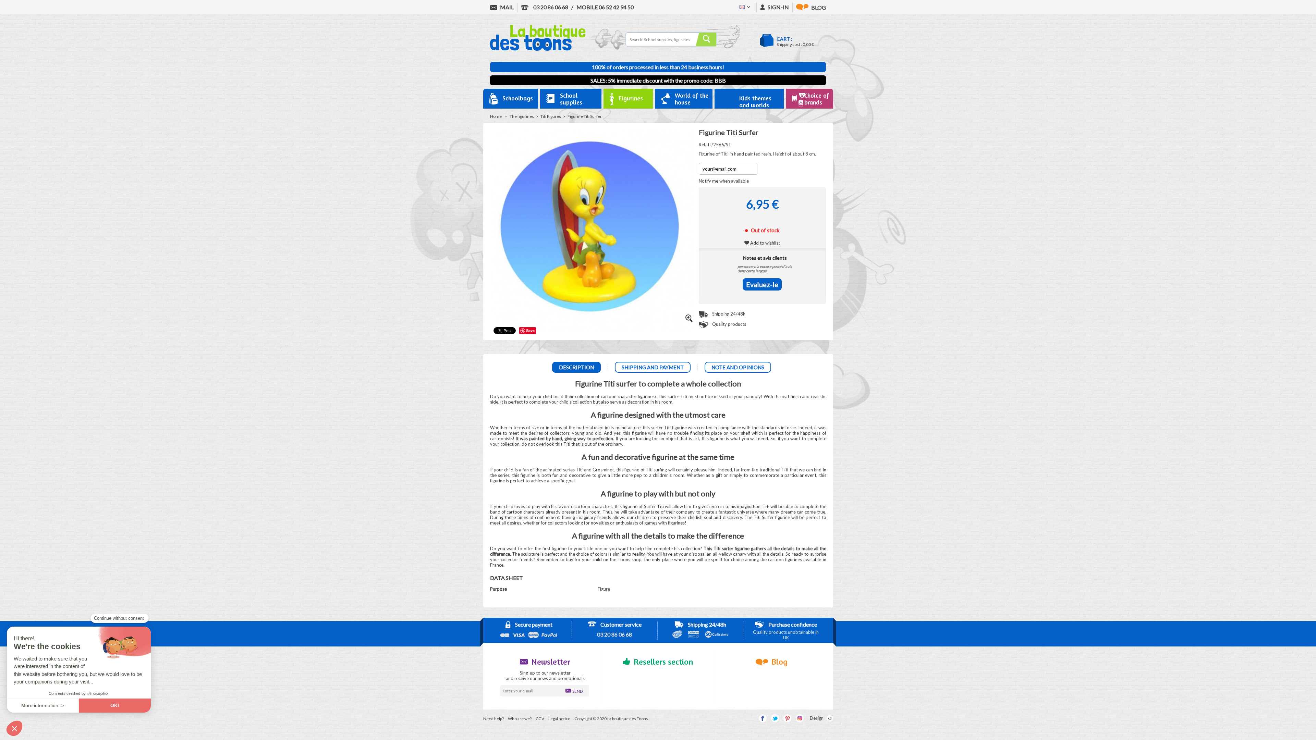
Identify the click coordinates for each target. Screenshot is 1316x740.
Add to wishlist (764, 243)
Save (530, 330)
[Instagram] (800, 718)
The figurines (522, 116)
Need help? (493, 718)
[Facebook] (763, 718)
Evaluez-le (762, 284)
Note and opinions (737, 367)
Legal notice (559, 718)
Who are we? (520, 718)
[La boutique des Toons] (537, 49)
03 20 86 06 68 (550, 7)
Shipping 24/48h (728, 314)
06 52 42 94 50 (605, 7)
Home (496, 116)
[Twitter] (775, 718)
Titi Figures (550, 116)
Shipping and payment (653, 367)
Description (576, 367)
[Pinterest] (787, 718)
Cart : (784, 39)
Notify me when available (724, 181)
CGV (540, 718)
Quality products (728, 324)
